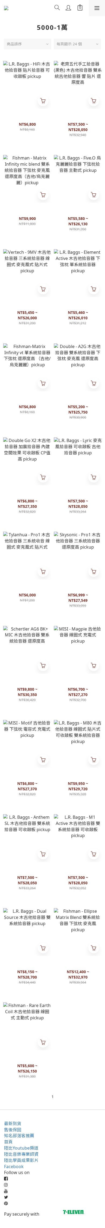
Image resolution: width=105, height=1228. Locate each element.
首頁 (8, 1142)
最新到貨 (12, 1123)
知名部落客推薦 (19, 1136)
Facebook (14, 1166)
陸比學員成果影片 (21, 1160)
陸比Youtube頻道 (21, 1148)
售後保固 (12, 1130)
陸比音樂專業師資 (21, 1154)
